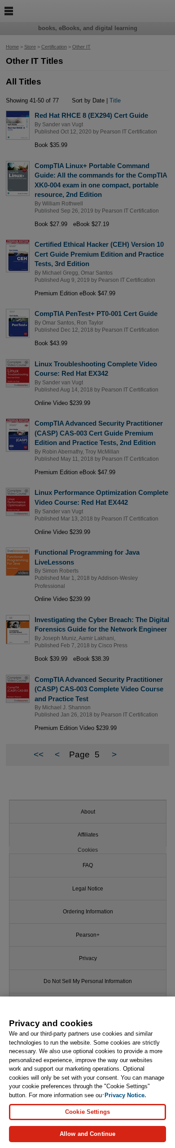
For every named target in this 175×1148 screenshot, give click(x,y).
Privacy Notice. (125, 1095)
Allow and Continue (87, 1133)
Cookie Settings (87, 1111)
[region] (87, 1072)
